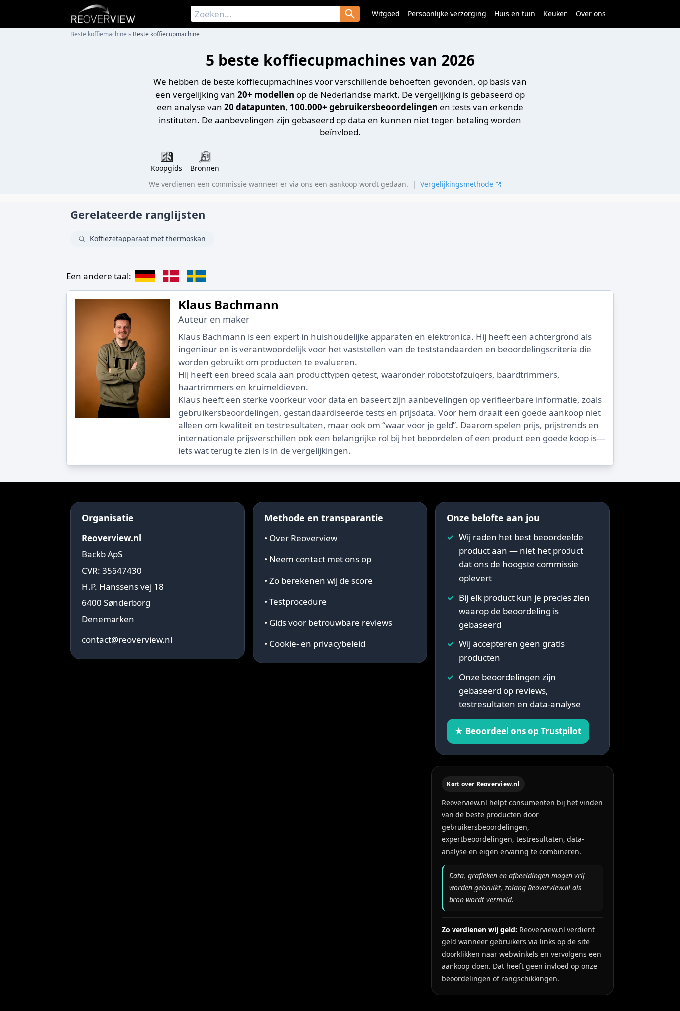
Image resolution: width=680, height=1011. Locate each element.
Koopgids (166, 168)
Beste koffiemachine (98, 34)
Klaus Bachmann (228, 304)
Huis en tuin (514, 13)
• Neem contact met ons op (317, 559)
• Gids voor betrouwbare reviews (328, 622)
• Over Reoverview (300, 538)
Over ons (591, 13)
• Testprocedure (295, 601)
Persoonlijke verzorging (447, 13)
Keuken (555, 13)
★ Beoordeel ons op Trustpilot (517, 731)
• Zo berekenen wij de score (318, 580)
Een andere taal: (98, 276)
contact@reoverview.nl (127, 639)
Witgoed (386, 13)
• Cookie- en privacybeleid (314, 643)
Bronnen (204, 168)
